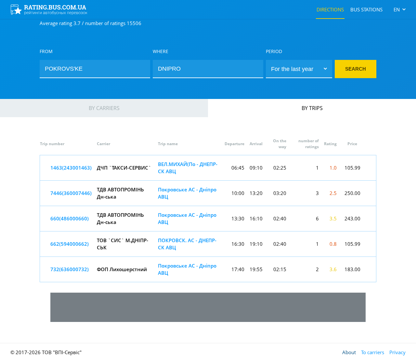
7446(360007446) (71, 193)
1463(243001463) (71, 167)
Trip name (168, 143)
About (349, 352)
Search (355, 69)
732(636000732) (69, 269)
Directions (330, 9)
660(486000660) (69, 218)
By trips (312, 108)
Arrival (256, 143)
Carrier (103, 143)
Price (352, 143)
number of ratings (308, 143)
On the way (279, 143)
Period (274, 51)
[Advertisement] (208, 307)
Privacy (397, 352)
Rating (330, 143)
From (46, 51)
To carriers (372, 352)
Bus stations (366, 9)
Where (160, 51)
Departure (234, 143)
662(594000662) (69, 244)
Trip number (52, 143)
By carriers (104, 108)
